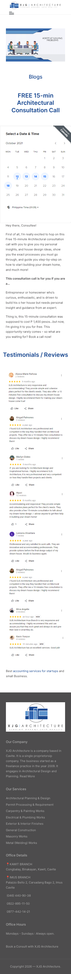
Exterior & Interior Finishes (24, 823)
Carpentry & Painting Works (25, 811)
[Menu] (11, 13)
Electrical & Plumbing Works (25, 817)
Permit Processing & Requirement (29, 804)
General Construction (21, 830)
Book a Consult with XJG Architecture (32, 946)
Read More (27, 776)
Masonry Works (16, 836)
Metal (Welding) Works (21, 843)
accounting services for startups (35, 671)
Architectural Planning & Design (28, 798)
